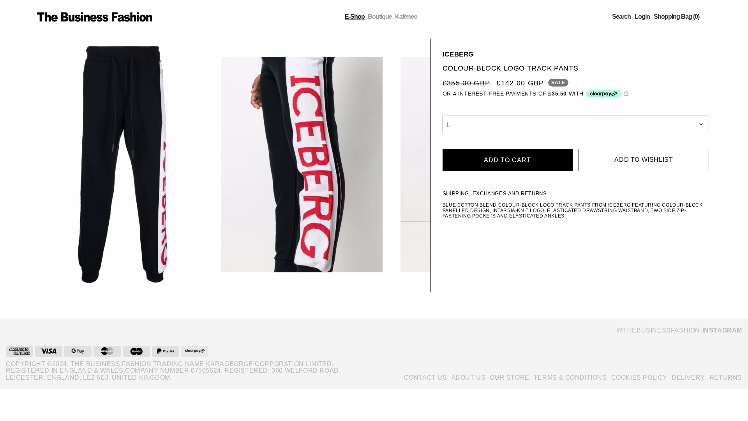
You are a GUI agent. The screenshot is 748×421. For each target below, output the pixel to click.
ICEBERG (458, 54)
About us (469, 377)
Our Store (509, 377)
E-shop (355, 16)
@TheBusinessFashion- (679, 330)
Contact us (425, 377)
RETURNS (725, 377)
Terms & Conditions (570, 377)
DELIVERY (688, 377)
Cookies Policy (639, 377)
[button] (621, 16)
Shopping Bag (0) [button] (676, 16)
